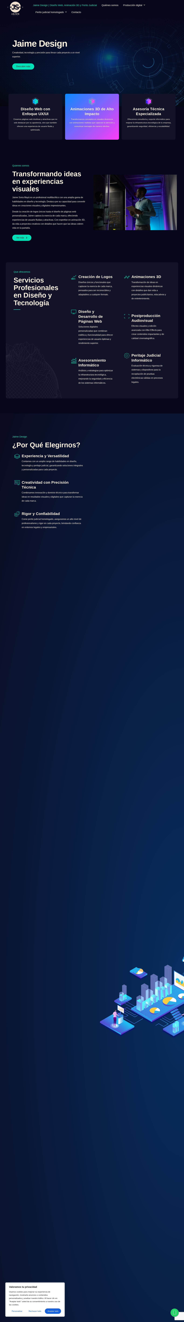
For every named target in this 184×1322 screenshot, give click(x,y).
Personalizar (17, 1311)
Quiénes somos (110, 5)
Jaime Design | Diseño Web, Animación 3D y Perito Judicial (65, 5)
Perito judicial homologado (49, 12)
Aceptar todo (53, 1311)
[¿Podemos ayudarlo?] (175, 1313)
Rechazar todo (35, 1311)
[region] (35, 1300)
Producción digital (132, 5)
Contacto (76, 12)
